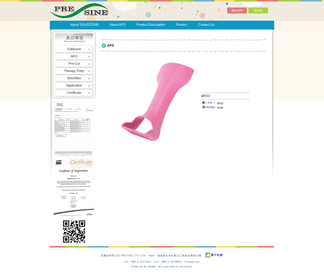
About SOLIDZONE (84, 24)
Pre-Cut (74, 63)
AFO (74, 56)
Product (181, 24)
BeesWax (74, 78)
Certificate (74, 92)
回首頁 (258, 10)
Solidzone (74, 49)
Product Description (151, 24)
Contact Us (206, 24)
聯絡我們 (237, 10)
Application (74, 85)
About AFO (118, 24)
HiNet (152, 266)
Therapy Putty (74, 71)
